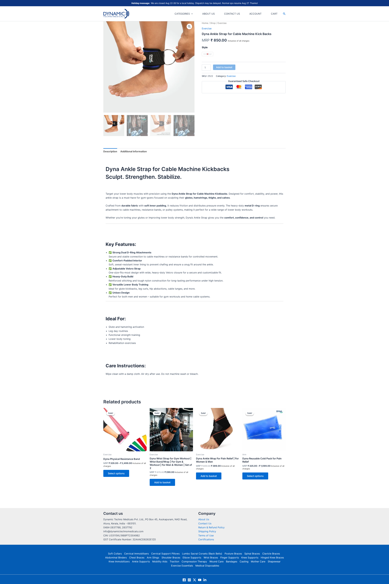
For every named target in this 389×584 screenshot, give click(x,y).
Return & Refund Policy (211, 527)
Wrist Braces (211, 557)
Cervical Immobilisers (136, 553)
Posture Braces (233, 553)
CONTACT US (232, 13)
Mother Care (258, 561)
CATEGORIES (182, 13)
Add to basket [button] (162, 482)
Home (205, 23)
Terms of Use (206, 535)
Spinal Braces (252, 553)
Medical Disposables (207, 565)
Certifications (206, 539)
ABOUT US (208, 13)
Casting (244, 561)
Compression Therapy (194, 561)
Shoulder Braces (171, 557)
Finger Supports (229, 557)
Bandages (231, 561)
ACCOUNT (255, 13)
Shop (213, 23)
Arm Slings (153, 557)
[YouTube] (199, 580)
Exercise (207, 28)
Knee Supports (249, 557)
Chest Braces (136, 557)
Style (205, 47)
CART (274, 13)
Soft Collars (115, 553)
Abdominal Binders (116, 557)
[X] (194, 580)
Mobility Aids (159, 561)
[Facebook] (184, 580)
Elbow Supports (192, 557)
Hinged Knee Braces (272, 557)
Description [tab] (110, 151)
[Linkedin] (205, 580)
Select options (116, 473)
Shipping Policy (207, 531)
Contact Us (204, 523)
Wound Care (216, 561)
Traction (174, 561)
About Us (203, 519)
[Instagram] (189, 580)
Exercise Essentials (182, 565)
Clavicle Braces (271, 553)
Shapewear (274, 561)
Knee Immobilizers (119, 561)
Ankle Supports (141, 561)
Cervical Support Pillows (165, 553)
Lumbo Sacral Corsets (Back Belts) (202, 553)
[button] (191, 13)
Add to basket (224, 67)
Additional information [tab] (133, 151)
